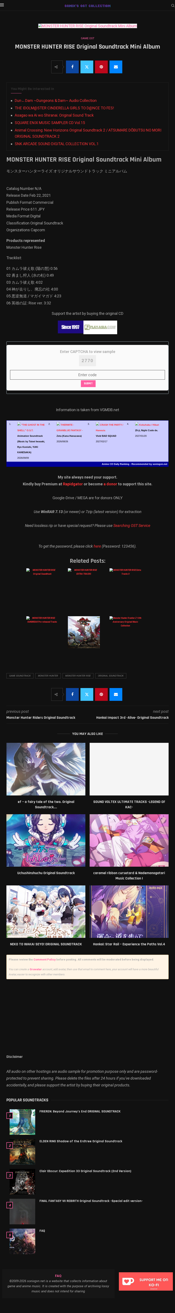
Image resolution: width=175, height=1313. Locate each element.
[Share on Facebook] (72, 67)
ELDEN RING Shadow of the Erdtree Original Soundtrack (80, 1141)
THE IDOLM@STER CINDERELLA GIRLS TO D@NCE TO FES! (64, 108)
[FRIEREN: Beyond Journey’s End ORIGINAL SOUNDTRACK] (22, 1122)
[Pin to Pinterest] (101, 67)
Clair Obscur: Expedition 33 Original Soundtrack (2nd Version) (85, 1171)
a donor (110, 484)
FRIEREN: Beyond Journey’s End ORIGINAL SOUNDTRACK (80, 1111)
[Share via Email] (115, 67)
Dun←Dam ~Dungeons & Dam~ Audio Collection (56, 100)
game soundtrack (20, 675)
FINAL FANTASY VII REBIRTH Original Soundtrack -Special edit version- (91, 1201)
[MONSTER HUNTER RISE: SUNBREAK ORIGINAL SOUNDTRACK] (87, 636)
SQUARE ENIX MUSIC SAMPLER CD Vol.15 (50, 122)
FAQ (42, 1231)
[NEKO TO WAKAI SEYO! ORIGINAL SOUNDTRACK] (45, 911)
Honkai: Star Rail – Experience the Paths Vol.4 (129, 944)
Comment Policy (45, 959)
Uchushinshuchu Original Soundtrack (46, 873)
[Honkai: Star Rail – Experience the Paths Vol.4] (129, 911)
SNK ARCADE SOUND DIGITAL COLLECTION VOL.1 (57, 144)
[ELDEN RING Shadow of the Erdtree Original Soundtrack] (22, 1152)
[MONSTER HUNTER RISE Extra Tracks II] (128, 588)
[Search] (173, 5)
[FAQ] (22, 1241)
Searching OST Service (131, 525)
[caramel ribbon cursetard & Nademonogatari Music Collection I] (129, 840)
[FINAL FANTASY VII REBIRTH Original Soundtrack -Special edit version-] (22, 1211)
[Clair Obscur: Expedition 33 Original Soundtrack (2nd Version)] (22, 1181)
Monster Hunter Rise (78, 675)
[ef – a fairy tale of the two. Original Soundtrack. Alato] (45, 769)
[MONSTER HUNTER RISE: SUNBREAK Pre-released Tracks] (45, 636)
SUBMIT (88, 383)
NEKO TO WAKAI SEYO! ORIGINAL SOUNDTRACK (46, 944)
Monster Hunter (48, 675)
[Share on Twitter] (86, 67)
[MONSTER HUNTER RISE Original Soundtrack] (45, 588)
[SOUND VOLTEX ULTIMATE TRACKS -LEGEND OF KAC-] (129, 769)
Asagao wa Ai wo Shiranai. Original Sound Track (54, 115)
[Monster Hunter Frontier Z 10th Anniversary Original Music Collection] (128, 636)
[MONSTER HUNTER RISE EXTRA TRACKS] (87, 588)
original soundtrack (111, 675)
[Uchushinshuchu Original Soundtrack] (45, 840)
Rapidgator (73, 484)
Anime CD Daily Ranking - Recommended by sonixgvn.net (134, 464)
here (97, 546)
